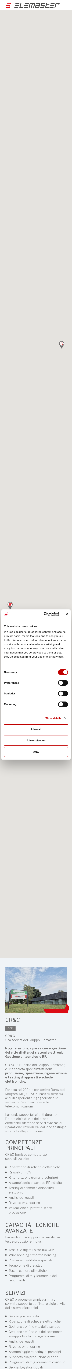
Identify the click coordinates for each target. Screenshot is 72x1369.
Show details (53, 718)
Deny (36, 751)
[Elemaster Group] (32, 5)
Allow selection (36, 740)
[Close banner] (67, 614)
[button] (10, 605)
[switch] (63, 683)
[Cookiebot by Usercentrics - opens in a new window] (44, 614)
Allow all (36, 729)
